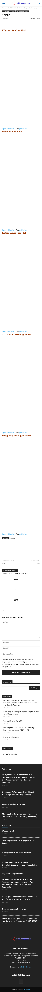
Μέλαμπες (27, 989)
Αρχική (4, 8)
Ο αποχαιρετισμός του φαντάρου (16, 853)
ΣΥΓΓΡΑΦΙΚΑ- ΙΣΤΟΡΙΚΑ (15, 8)
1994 (16, 579)
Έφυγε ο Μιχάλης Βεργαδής (13, 721)
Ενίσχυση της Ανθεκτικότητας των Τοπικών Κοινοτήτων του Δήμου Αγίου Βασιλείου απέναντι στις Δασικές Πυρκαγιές (20, 703)
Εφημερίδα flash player (31, 8)
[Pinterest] (14, 24)
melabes (12, 538)
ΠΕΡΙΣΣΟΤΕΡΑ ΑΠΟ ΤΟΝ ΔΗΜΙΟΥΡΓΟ (16, 574)
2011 (16, 590)
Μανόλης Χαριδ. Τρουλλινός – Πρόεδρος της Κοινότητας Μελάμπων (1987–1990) (19, 729)
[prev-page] (3, 610)
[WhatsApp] (19, 24)
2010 (16, 600)
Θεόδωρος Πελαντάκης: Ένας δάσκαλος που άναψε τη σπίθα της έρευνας (21, 713)
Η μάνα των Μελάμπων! (11, 737)
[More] (24, 24)
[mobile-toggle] (3, 3)
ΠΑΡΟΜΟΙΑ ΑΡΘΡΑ (9, 571)
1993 (38, 563)
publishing (23, 129)
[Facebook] (4, 24)
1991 (4, 563)
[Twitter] (9, 24)
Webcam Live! (8, 831)
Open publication (8, 129)
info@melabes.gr (26, 967)
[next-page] (7, 610)
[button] (39, 3)
